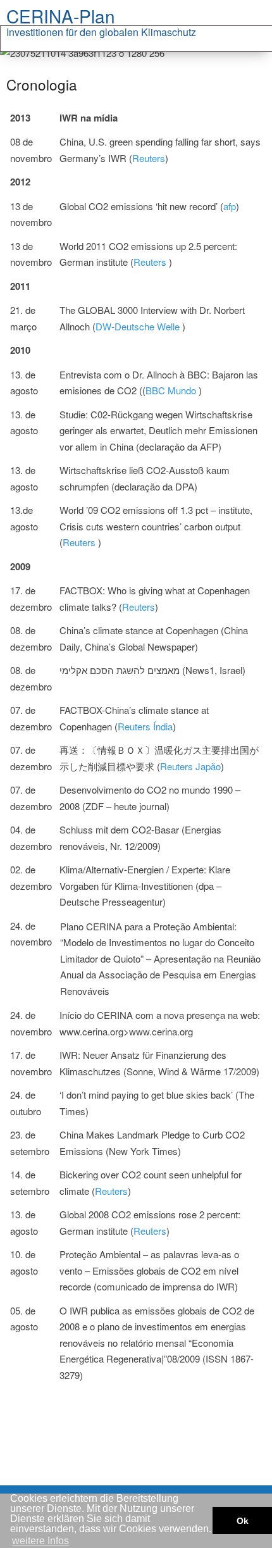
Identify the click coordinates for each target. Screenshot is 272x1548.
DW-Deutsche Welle (139, 326)
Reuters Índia (145, 726)
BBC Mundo (172, 390)
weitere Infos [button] (40, 1540)
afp (229, 206)
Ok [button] (243, 1521)
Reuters (148, 158)
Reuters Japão (190, 766)
